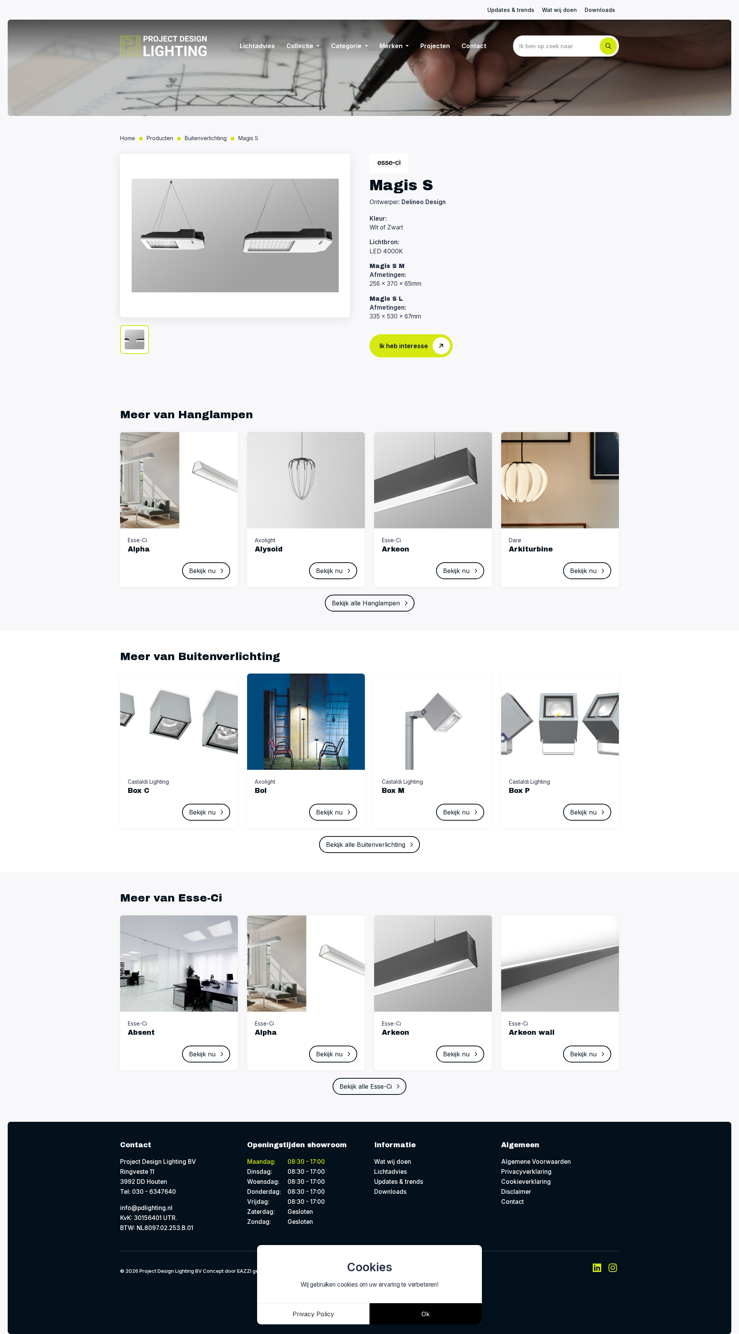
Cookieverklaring (526, 1181)
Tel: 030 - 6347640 (148, 1191)
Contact (473, 46)
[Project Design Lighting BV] (163, 46)
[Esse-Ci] (389, 163)
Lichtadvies (257, 46)
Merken (392, 46)
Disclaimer (516, 1191)
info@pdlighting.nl (146, 1208)
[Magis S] (235, 235)
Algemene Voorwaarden (536, 1161)
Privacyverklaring (526, 1171)
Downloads (600, 10)
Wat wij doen (559, 10)
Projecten (435, 46)
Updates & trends (510, 10)
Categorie (347, 46)
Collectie (300, 46)
